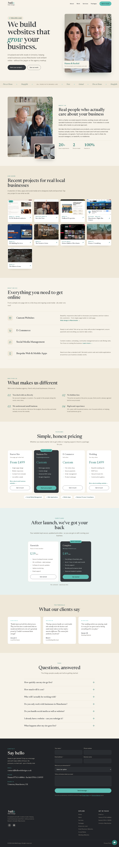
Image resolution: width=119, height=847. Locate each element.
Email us (101, 814)
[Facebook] (14, 825)
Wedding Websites (83, 835)
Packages (94, 3)
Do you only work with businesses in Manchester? (45, 704)
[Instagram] (9, 825)
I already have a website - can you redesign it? (43, 719)
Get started (43, 577)
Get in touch (105, 3)
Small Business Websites (85, 829)
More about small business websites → (17, 482)
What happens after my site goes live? (40, 726)
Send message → (83, 791)
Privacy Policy (85, 795)
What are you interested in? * (63, 765)
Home (80, 814)
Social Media (82, 832)
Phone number (88, 748)
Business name (88, 757)
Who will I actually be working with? (40, 697)
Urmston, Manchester (105, 823)
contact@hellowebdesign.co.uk (20, 771)
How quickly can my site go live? (38, 683)
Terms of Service (96, 795)
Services (85, 3)
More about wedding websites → (98, 483)
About (72, 3)
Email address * (59, 757)
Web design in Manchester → (70, 320)
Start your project (46, 488)
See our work (34, 67)
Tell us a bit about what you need (64, 774)
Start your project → (17, 67)
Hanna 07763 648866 (105, 817)
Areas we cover (83, 826)
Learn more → (87, 343)
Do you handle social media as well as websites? (44, 711)
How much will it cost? (34, 690)
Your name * (58, 748)
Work (78, 3)
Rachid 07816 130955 (105, 820)
